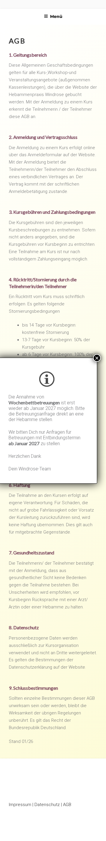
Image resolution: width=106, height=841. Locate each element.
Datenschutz (47, 804)
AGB (67, 804)
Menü (56, 16)
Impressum (20, 804)
